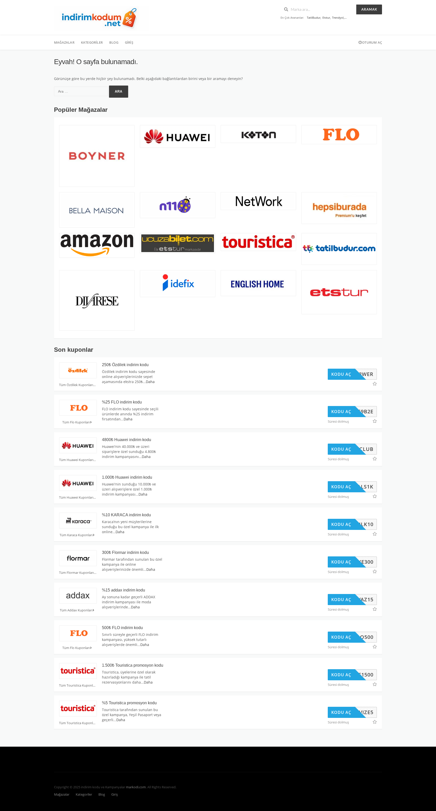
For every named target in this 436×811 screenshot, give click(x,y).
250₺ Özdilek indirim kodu (125, 365)
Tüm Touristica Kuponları (78, 685)
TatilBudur (313, 17)
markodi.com (136, 787)
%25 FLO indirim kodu (122, 402)
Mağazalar (64, 42)
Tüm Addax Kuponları (76, 610)
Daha (150, 381)
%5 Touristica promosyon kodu (129, 703)
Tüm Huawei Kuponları (76, 460)
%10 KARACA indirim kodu (126, 515)
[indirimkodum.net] (101, 18)
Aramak (369, 9)
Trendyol (338, 17)
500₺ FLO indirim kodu (122, 628)
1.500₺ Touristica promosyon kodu (132, 665)
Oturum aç (372, 42)
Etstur (326, 17)
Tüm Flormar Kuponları (76, 573)
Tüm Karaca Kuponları (76, 535)
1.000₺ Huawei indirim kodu (127, 477)
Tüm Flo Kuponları (76, 422)
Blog (113, 42)
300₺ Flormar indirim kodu (125, 552)
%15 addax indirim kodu (123, 590)
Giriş (129, 42)
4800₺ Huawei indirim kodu (126, 440)
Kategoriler (92, 42)
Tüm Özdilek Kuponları (76, 385)
